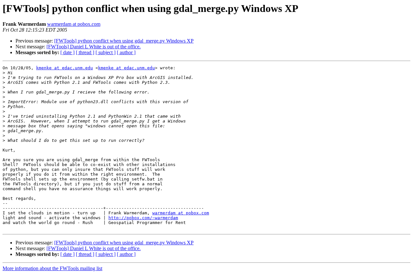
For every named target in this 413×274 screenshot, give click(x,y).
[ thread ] (85, 52)
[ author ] (126, 52)
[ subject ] (106, 52)
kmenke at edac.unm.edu (64, 67)
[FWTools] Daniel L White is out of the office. (93, 46)
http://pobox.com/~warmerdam (143, 217)
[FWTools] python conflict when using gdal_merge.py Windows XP (124, 41)
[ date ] (67, 52)
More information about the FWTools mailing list (52, 268)
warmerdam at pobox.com (73, 24)
